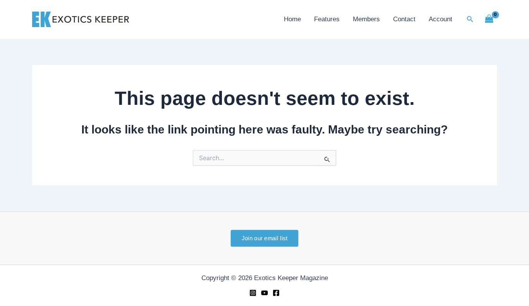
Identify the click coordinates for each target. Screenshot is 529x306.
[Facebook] (276, 292)
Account (440, 19)
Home (292, 19)
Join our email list (264, 238)
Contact (404, 19)
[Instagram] (252, 292)
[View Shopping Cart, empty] (489, 19)
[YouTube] (264, 292)
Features (327, 19)
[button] (470, 19)
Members (366, 19)
